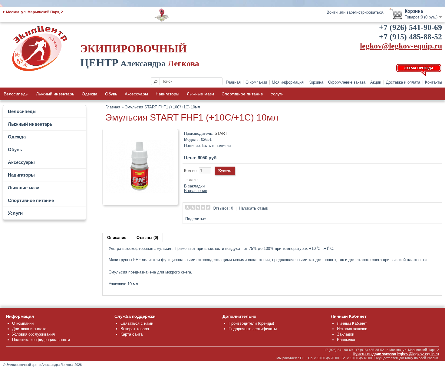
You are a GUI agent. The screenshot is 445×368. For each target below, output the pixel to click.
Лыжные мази (200, 93)
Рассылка (346, 339)
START (221, 133)
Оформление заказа (346, 82)
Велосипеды (16, 93)
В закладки (194, 186)
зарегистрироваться (365, 12)
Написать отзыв (253, 208)
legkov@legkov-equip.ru (401, 45)
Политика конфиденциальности (41, 339)
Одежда (89, 93)
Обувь (111, 93)
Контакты (433, 82)
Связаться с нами (136, 323)
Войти (332, 12)
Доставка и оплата (403, 82)
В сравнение (195, 190)
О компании (256, 82)
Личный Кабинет (352, 323)
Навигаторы (167, 93)
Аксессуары (136, 93)
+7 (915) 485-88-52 (410, 36)
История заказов (352, 329)
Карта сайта (131, 334)
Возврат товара (134, 329)
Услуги (277, 93)
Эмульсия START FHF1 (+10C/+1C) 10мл (162, 107)
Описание (116, 237)
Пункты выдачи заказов (374, 354)
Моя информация (288, 82)
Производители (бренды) (251, 323)
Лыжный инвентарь (55, 93)
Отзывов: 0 (223, 208)
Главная (233, 82)
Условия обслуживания (33, 334)
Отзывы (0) (147, 237)
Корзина (315, 82)
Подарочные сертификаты (253, 329)
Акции (375, 82)
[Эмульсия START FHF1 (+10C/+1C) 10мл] (140, 199)
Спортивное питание (242, 93)
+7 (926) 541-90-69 (410, 27)
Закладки (345, 334)
